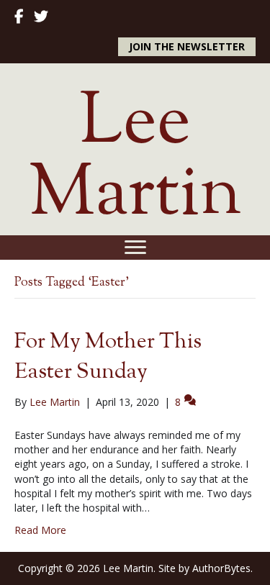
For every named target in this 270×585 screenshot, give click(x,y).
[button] (187, 46)
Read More (40, 530)
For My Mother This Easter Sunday (108, 357)
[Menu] (135, 247)
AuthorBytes (221, 568)
